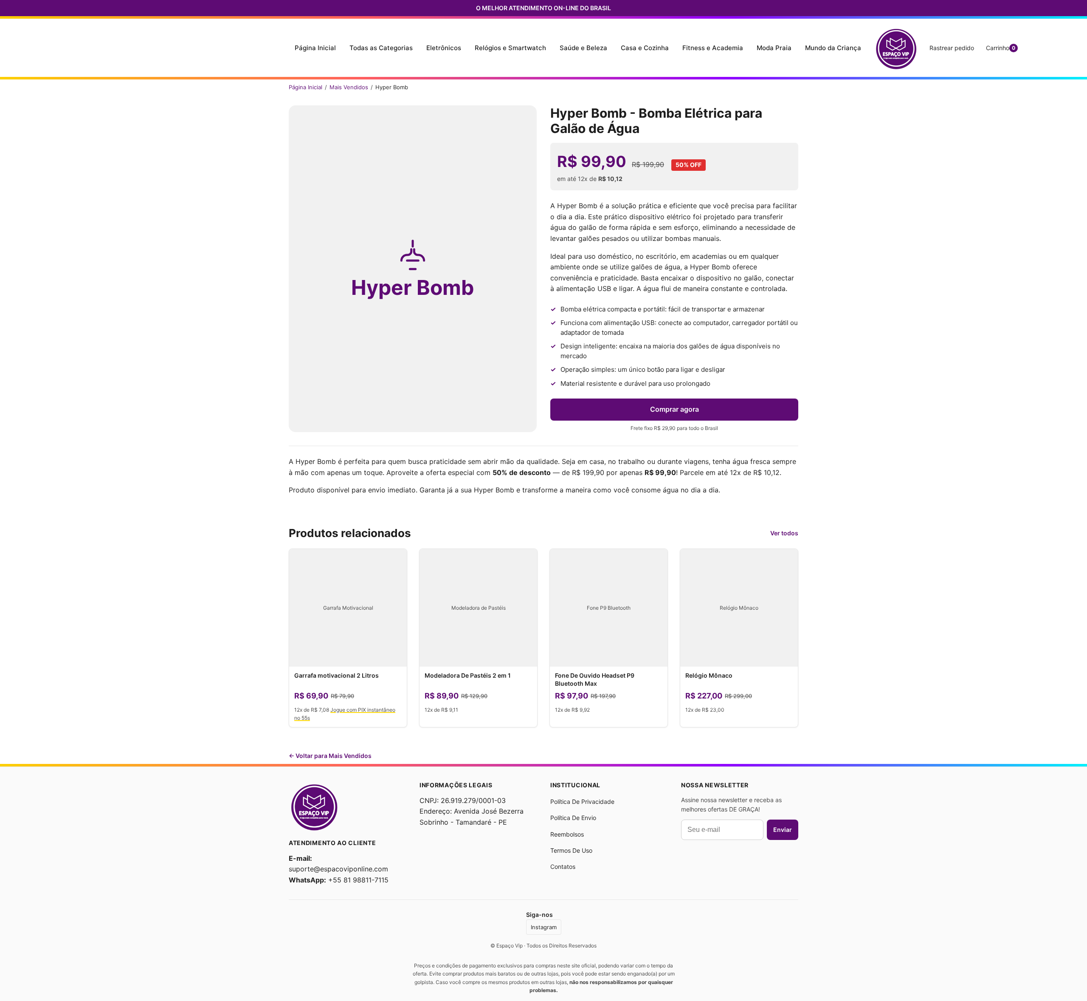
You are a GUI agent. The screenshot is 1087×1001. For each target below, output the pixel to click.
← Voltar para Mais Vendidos (330, 755)
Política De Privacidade (582, 801)
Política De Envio (573, 817)
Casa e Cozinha (645, 48)
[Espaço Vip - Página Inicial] (896, 47)
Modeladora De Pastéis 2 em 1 (468, 675)
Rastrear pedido (951, 47)
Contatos (562, 866)
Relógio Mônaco (708, 675)
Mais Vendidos (348, 87)
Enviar (782, 829)
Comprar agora (674, 409)
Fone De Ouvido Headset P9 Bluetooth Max (594, 679)
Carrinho (1000, 47)
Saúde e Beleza (583, 48)
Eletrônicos (443, 48)
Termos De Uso (571, 850)
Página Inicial (315, 48)
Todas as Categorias (381, 48)
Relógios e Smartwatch (510, 48)
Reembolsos (567, 834)
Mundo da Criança (833, 48)
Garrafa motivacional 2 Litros (336, 675)
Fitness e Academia (712, 48)
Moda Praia (774, 48)
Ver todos (784, 533)
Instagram (544, 927)
